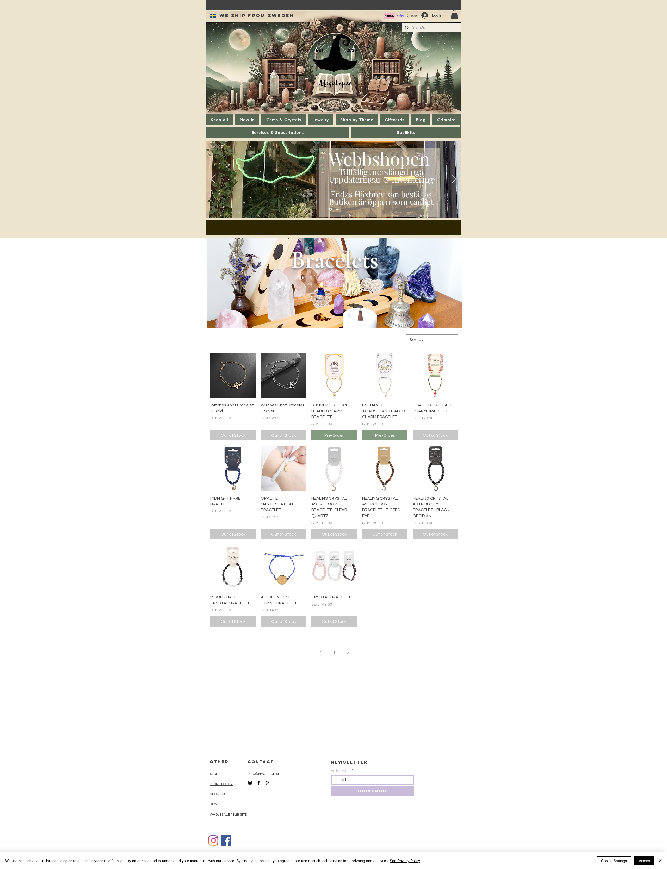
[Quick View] (233, 375)
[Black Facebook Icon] (258, 782)
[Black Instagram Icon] (250, 782)
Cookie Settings (614, 860)
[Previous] (213, 179)
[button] (454, 14)
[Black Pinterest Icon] (267, 782)
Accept (644, 860)
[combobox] (432, 339)
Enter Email (341, 771)
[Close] (661, 860)
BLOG (214, 804)
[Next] (454, 179)
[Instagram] (213, 840)
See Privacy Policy (405, 860)
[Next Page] (348, 652)
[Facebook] (226, 840)
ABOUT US (218, 794)
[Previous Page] (321, 652)
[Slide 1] (330, 209)
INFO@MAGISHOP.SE (264, 774)
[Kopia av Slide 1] (337, 209)
